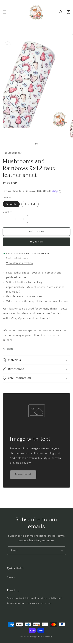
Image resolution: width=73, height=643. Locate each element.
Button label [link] (23, 474)
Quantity (7, 212)
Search (11, 577)
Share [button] (10, 348)
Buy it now (36, 241)
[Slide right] (44, 144)
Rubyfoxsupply (32, 637)
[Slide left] (29, 144)
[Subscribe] (62, 550)
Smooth (11, 204)
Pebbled (30, 204)
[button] (4, 12)
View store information (19, 263)
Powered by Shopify (45, 637)
